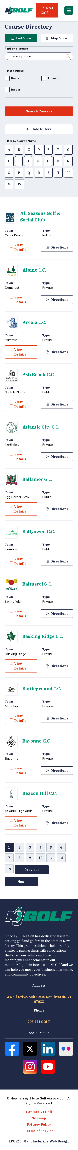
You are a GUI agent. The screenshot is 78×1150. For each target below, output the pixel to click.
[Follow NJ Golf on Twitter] (30, 1049)
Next (21, 882)
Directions (59, 247)
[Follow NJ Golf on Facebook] (12, 1049)
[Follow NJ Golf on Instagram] (30, 1067)
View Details (20, 247)
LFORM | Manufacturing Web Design (39, 1141)
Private (53, 78)
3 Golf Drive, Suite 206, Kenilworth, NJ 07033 (39, 999)
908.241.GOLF (39, 1022)
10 (40, 858)
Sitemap (39, 1118)
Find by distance (16, 48)
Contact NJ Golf (39, 1112)
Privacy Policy (39, 1125)
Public (15, 78)
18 (61, 858)
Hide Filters (41, 129)
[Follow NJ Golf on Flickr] (66, 1049)
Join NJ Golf (47, 10)
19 (9, 869)
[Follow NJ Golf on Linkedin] (48, 1049)
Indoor (15, 89)
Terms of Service (39, 1131)
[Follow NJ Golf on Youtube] (48, 1067)
